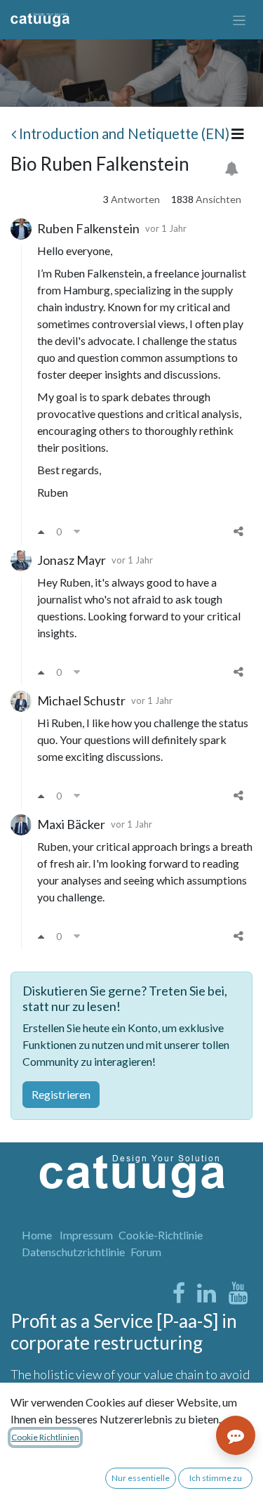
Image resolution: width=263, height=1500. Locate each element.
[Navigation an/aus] (239, 20)
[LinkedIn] (206, 1293)
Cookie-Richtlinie (161, 1234)
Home (37, 1234)
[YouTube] (238, 1293)
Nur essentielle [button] (141, 1478)
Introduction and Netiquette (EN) (124, 133)
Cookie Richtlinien (45, 1437)
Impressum (86, 1234)
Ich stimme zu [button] (215, 1478)
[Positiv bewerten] (41, 531)
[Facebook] (179, 1293)
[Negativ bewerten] (76, 531)
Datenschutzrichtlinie (73, 1251)
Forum (145, 1251)
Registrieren (61, 1094)
